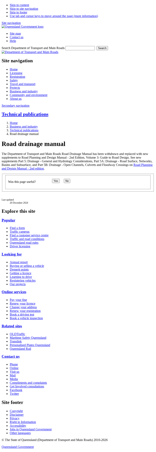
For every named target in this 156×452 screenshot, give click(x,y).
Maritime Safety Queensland (28, 337)
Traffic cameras (19, 231)
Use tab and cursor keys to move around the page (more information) (54, 16)
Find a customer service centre (29, 235)
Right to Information (23, 422)
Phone (14, 364)
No (67, 180)
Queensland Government (18, 447)
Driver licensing (20, 246)
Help (13, 41)
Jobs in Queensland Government (31, 429)
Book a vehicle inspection (26, 318)
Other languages (20, 433)
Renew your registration (25, 311)
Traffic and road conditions (27, 239)
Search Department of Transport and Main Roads (33, 48)
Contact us (16, 37)
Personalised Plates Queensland (30, 345)
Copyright (16, 411)
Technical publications (25, 114)
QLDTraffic (17, 334)
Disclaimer (17, 414)
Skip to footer (18, 12)
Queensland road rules (24, 242)
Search (102, 48)
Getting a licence (20, 273)
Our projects (18, 284)
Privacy (15, 418)
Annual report (19, 262)
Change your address (23, 307)
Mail (13, 375)
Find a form (17, 228)
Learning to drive (21, 277)
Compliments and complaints (28, 382)
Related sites (12, 326)
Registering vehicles (23, 280)
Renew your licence (22, 303)
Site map (15, 33)
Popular (8, 220)
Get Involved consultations (27, 386)
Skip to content (19, 5)
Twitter (14, 393)
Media (14, 379)
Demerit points (19, 269)
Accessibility (18, 425)
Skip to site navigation (24, 8)
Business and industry (24, 126)
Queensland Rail (20, 348)
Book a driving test (22, 314)
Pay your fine (18, 300)
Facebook (16, 390)
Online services (14, 292)
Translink (16, 341)
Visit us (14, 371)
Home (14, 123)
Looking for (12, 254)
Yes (56, 180)
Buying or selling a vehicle (27, 266)
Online (14, 368)
